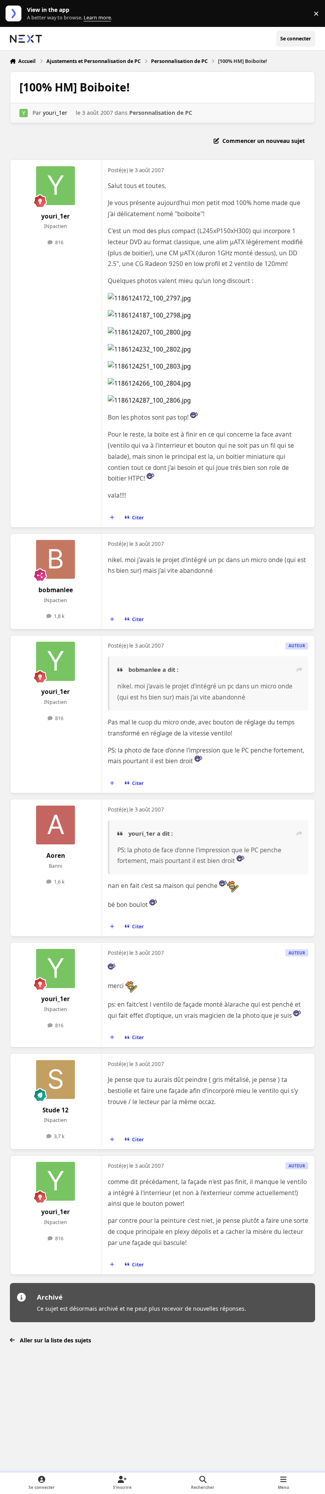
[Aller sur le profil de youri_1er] (23, 113)
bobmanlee (55, 590)
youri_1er (55, 112)
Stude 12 (55, 1110)
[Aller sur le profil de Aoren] (55, 825)
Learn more (15, 13)
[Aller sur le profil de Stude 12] (55, 1079)
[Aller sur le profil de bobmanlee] (55, 559)
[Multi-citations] (111, 517)
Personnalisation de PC (160, 112)
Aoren (55, 856)
